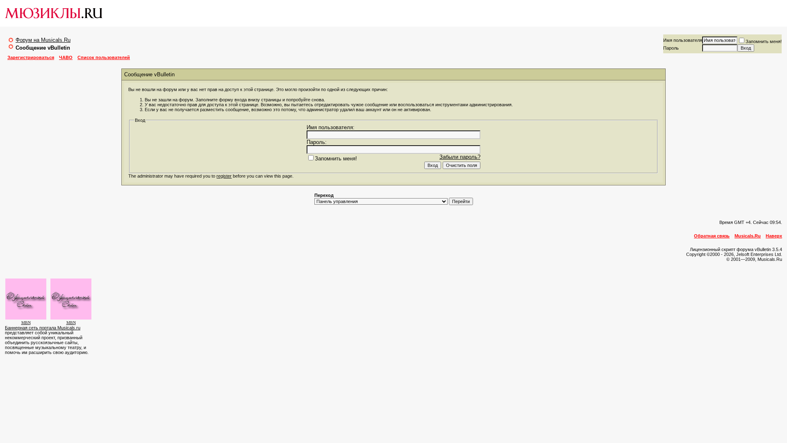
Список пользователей (103, 57)
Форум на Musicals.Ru (43, 40)
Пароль (671, 48)
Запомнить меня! (764, 41)
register (224, 176)
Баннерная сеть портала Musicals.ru (42, 327)
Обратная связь (712, 235)
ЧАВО (66, 57)
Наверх (774, 235)
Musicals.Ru (748, 235)
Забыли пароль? (459, 157)
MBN (26, 322)
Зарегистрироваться (30, 57)
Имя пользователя (682, 40)
